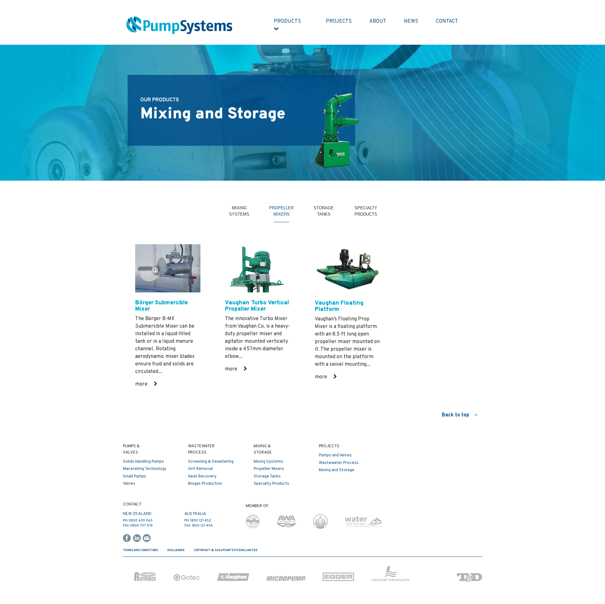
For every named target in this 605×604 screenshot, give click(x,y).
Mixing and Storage (336, 470)
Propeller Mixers (281, 214)
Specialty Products (365, 214)
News (411, 21)
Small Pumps (134, 476)
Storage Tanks (324, 214)
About (377, 21)
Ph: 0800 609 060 (138, 520)
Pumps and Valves (335, 455)
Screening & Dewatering (210, 461)
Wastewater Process (339, 463)
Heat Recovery (202, 476)
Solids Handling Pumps (143, 461)
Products (288, 21)
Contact (447, 21)
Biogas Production (205, 483)
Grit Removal (200, 468)
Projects (339, 21)
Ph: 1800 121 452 (197, 520)
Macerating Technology (144, 468)
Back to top (458, 415)
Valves (129, 483)
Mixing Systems (239, 214)
